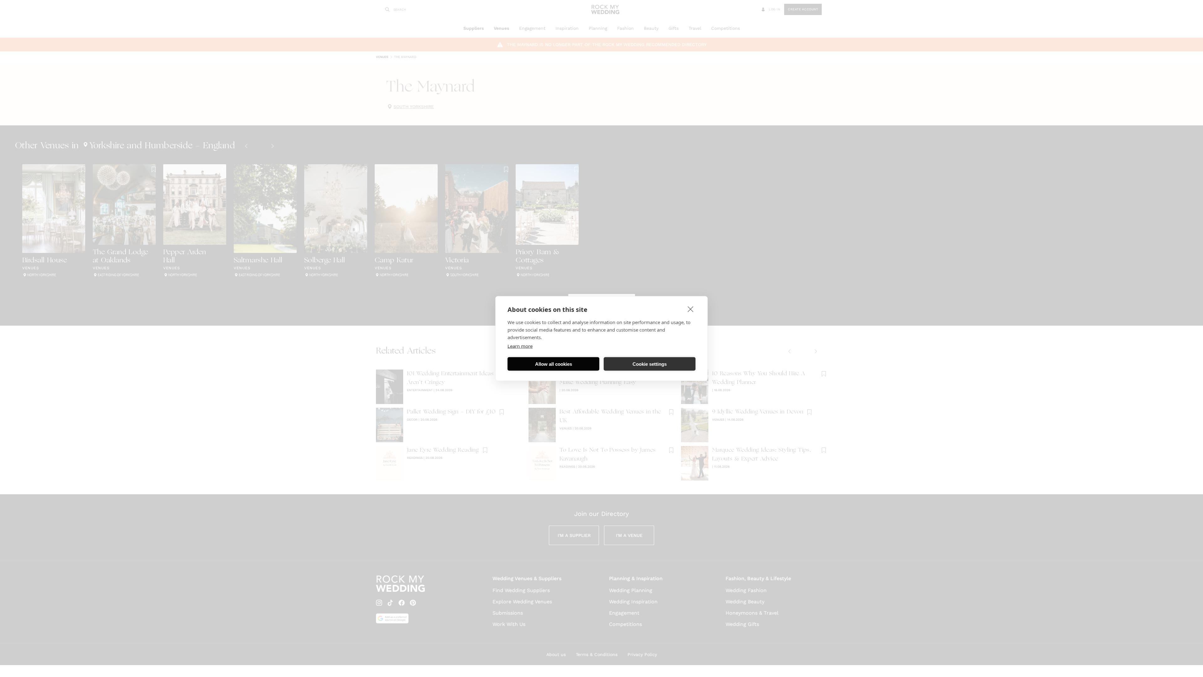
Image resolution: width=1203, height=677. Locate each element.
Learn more (520, 346)
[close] (690, 309)
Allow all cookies (553, 363)
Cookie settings (650, 363)
